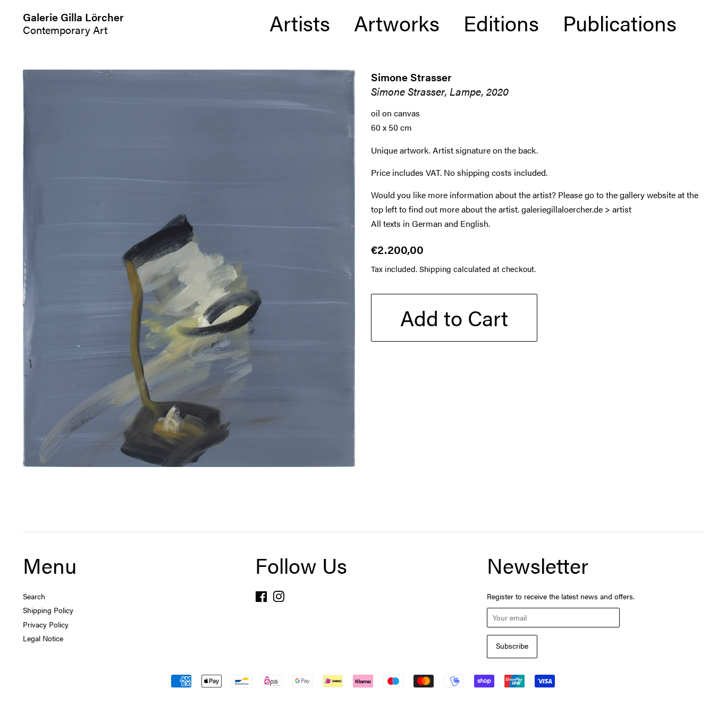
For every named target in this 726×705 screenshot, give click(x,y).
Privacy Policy (46, 624)
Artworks (397, 22)
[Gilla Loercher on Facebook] (261, 598)
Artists (299, 22)
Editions (501, 22)
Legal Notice (43, 638)
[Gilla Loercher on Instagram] (278, 598)
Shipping (435, 268)
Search (34, 596)
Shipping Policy (48, 610)
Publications (620, 22)
